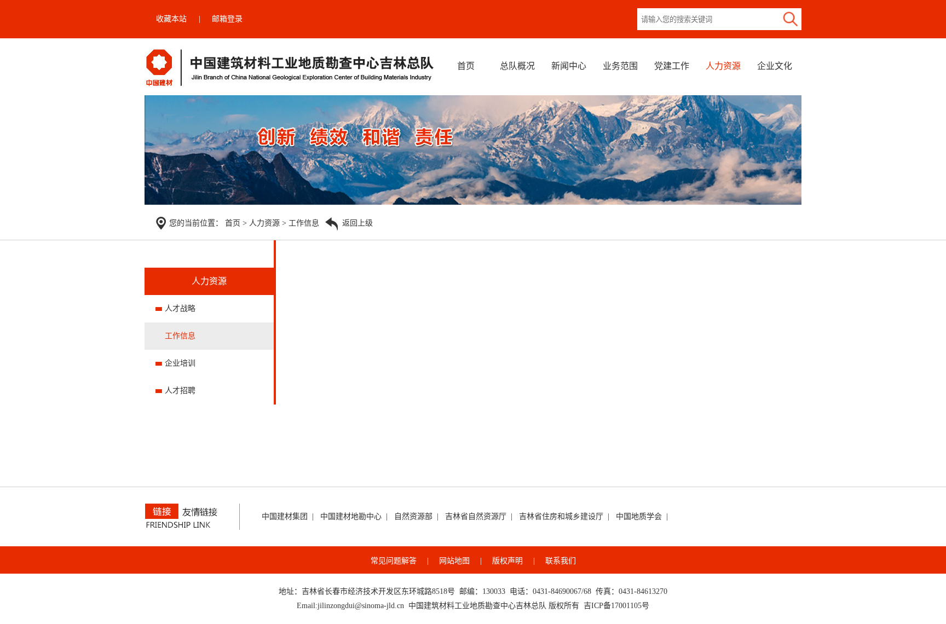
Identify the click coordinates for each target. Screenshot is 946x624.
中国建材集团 (285, 516)
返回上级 (357, 223)
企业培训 (180, 363)
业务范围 (620, 66)
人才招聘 (180, 390)
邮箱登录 (227, 19)
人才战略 (180, 308)
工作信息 (304, 223)
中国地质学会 (639, 516)
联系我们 (560, 561)
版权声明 (507, 561)
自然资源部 (413, 516)
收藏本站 (171, 19)
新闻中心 (568, 66)
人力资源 (723, 66)
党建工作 (671, 66)
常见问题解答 (394, 561)
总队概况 (517, 66)
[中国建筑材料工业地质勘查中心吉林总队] (290, 85)
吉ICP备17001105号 (616, 606)
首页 (466, 66)
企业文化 (774, 66)
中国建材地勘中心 (351, 516)
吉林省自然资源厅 (475, 516)
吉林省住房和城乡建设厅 (561, 516)
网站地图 (454, 561)
